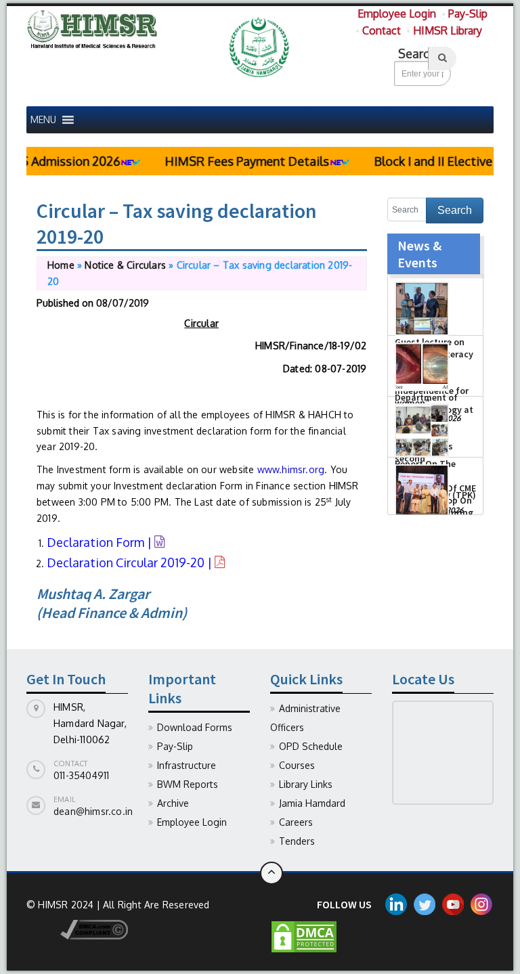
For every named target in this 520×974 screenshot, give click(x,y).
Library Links (305, 784)
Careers (296, 822)
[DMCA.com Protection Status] (304, 936)
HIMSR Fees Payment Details (236, 161)
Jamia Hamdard (312, 803)
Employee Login (397, 13)
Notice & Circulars (125, 265)
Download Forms (194, 727)
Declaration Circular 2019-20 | (131, 562)
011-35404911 (81, 775)
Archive (173, 803)
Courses (297, 765)
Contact (381, 30)
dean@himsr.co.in (93, 811)
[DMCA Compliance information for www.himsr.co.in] (77, 929)
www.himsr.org (291, 469)
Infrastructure (186, 765)
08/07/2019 (122, 303)
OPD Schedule (311, 746)
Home (60, 265)
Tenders (297, 841)
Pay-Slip (468, 13)
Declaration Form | (100, 542)
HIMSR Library (447, 30)
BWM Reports (187, 784)
